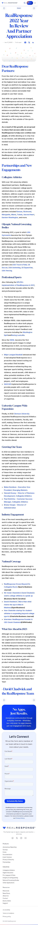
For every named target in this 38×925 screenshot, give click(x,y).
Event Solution (7, 857)
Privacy (5, 859)
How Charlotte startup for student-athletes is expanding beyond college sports (19, 613)
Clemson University (21, 414)
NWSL (12, 340)
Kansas (19, 212)
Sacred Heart (29, 215)
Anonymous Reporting (9, 847)
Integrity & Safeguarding (10, 877)
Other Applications (8, 882)
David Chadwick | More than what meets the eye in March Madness (18, 605)
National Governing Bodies (11, 880)
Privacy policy (7, 916)
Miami (13, 215)
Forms (4, 852)
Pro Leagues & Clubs (9, 875)
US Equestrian (27, 268)
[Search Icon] (24, 3)
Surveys (5, 849)
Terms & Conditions (8, 913)
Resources (6, 891)
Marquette (6, 215)
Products (6, 844)
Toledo (20, 215)
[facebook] (25, 42)
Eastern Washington (10, 217)
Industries (6, 867)
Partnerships (6, 862)
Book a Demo (7, 901)
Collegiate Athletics (9, 870)
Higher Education (8, 872)
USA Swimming (14, 268)
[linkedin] (33, 42)
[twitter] (29, 42)
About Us (6, 896)
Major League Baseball (13, 355)
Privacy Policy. (20, 818)
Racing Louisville (18, 335)
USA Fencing (7, 271)
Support (5, 903)
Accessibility (6, 910)
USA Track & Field (19, 265)
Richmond (27, 212)
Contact (5, 898)
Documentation (7, 854)
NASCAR (7, 384)
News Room (6, 893)
